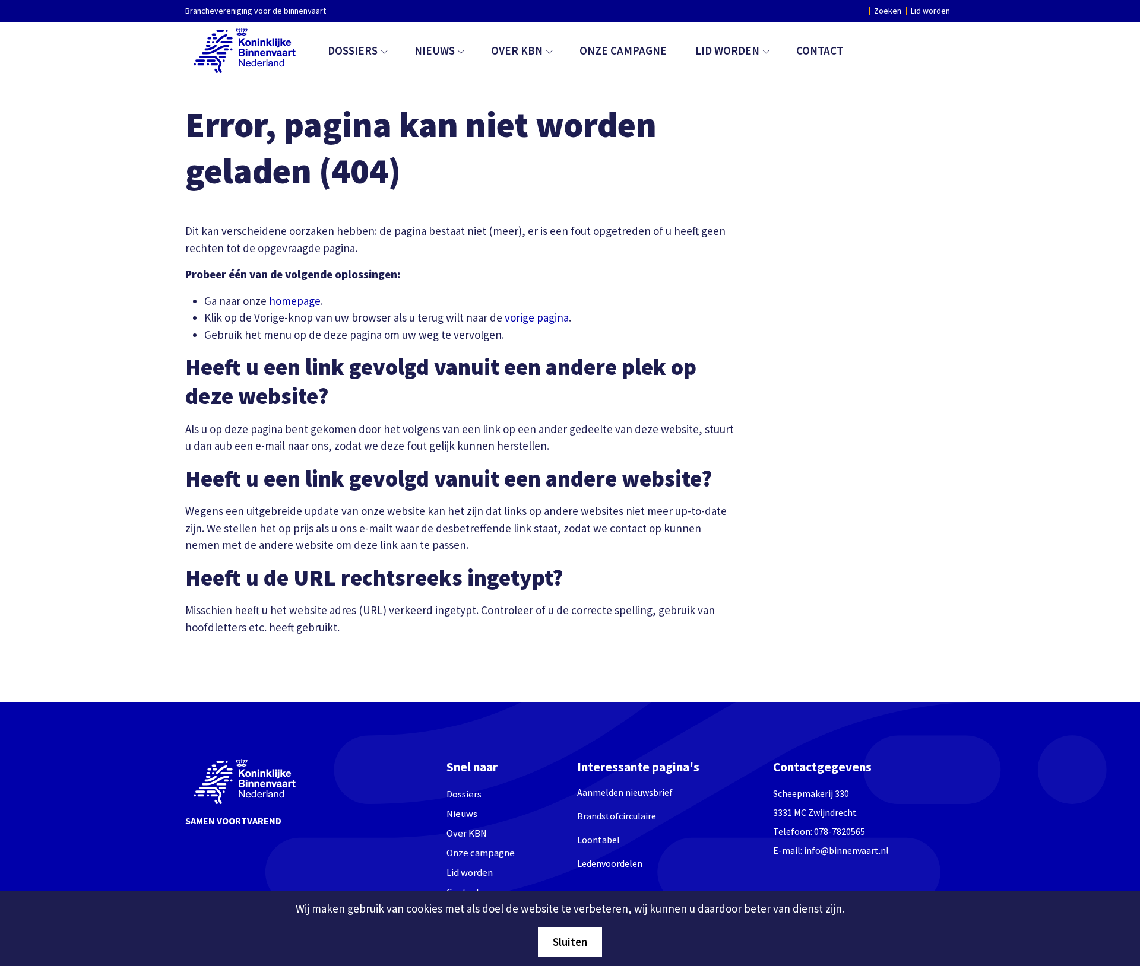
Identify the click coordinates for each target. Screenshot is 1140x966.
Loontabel (598, 840)
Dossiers (353, 50)
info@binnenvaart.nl (846, 850)
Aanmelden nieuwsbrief (625, 792)
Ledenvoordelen (609, 863)
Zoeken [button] (887, 10)
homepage (295, 301)
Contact (819, 50)
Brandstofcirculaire (616, 816)
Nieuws (434, 50)
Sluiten (570, 942)
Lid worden (930, 10)
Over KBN (517, 50)
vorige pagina (537, 317)
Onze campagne (623, 50)
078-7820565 (839, 831)
